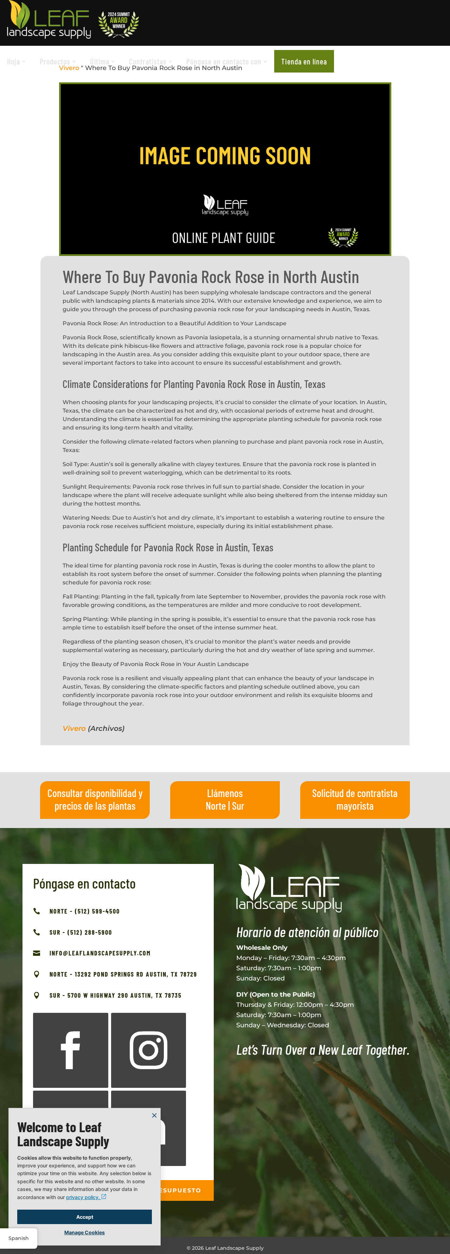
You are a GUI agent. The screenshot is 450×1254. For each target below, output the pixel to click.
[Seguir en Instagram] (148, 1050)
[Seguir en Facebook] (70, 1050)
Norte (216, 805)
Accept (84, 1217)
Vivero (74, 728)
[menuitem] (16, 61)
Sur (238, 805)
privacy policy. (83, 1197)
